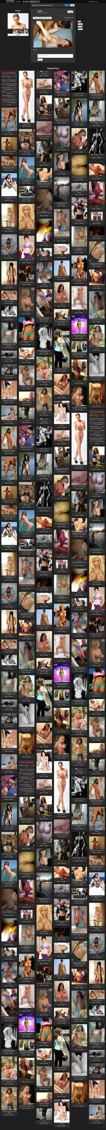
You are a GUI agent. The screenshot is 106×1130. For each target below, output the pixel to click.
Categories (18, 1)
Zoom (49, 18)
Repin (36, 18)
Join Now (67, 5)
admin (23, 126)
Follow (70, 12)
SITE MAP (9, 104)
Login (72, 5)
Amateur (18, 10)
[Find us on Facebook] (24, 1)
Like (42, 18)
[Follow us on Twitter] (26, 1)
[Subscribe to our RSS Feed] (28, 1)
